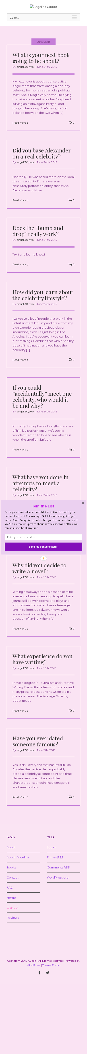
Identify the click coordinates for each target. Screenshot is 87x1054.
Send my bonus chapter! (43, 546)
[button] (43, 506)
